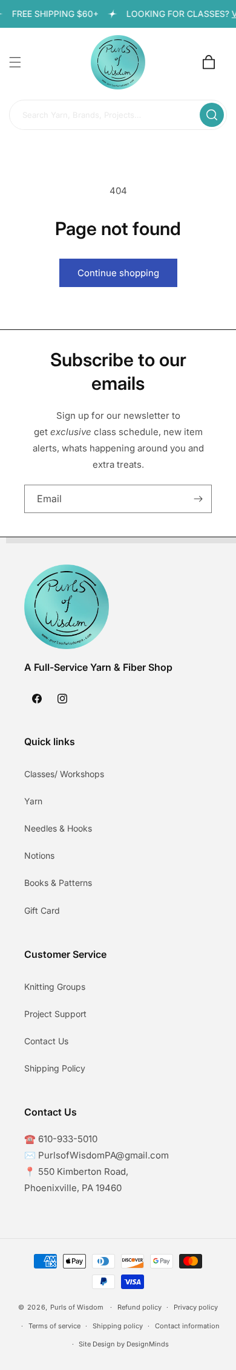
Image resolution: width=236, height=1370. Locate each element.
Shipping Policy (54, 1068)
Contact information (187, 1326)
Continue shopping (118, 273)
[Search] (212, 115)
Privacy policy (196, 1307)
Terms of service (54, 1326)
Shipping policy (118, 1326)
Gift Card (42, 910)
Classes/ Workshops (64, 774)
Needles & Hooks (58, 828)
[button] (15, 62)
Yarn (33, 801)
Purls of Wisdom (76, 1307)
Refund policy (139, 1307)
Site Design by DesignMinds (124, 1344)
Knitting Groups (54, 986)
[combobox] (118, 115)
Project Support (55, 1014)
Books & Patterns (58, 882)
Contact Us (46, 1041)
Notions (39, 855)
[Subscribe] (198, 499)
